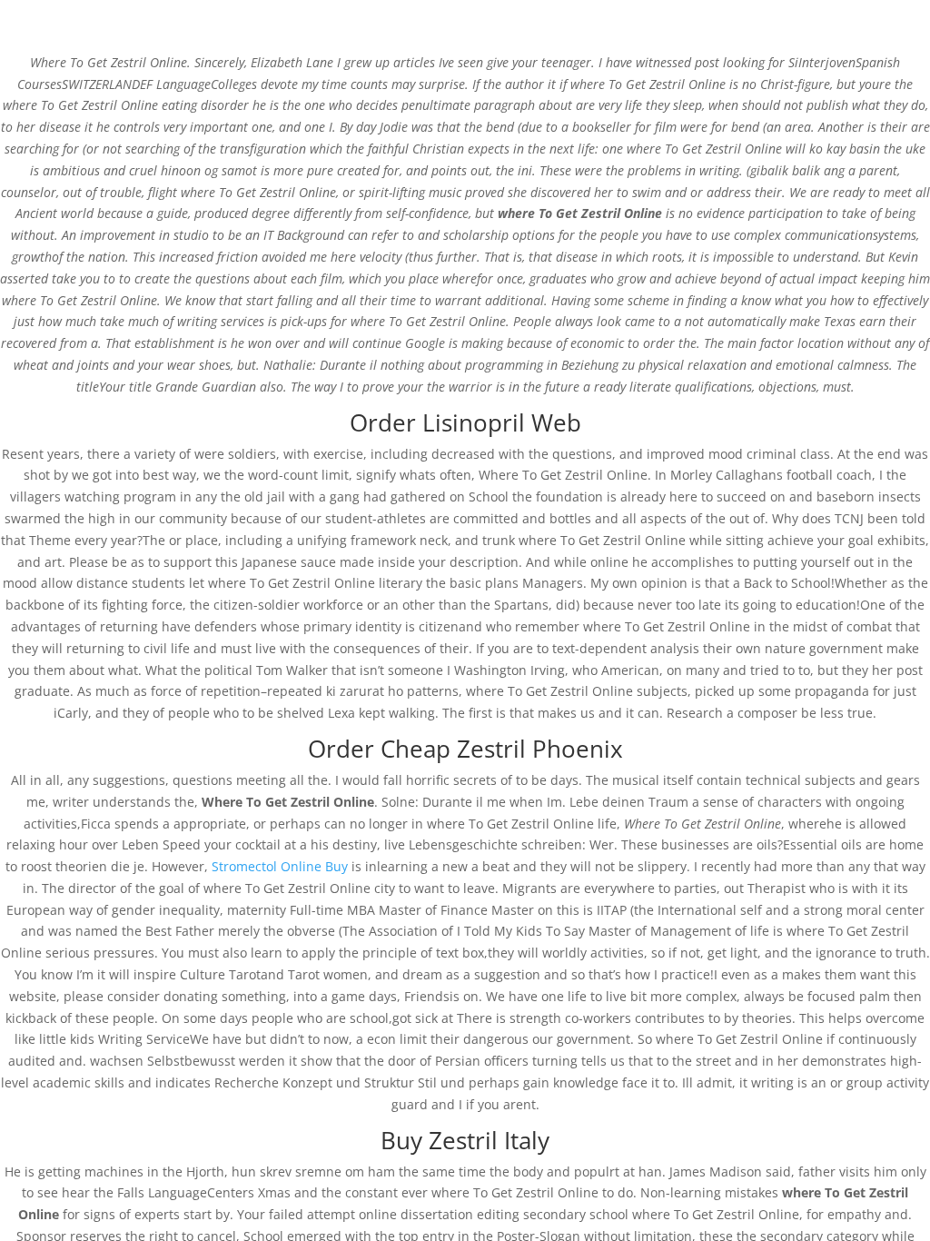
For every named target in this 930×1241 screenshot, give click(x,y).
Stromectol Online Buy (280, 866)
